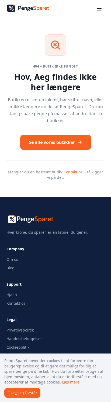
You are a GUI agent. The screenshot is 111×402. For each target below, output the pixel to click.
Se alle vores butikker (52, 142)
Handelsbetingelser (24, 338)
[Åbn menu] (99, 8)
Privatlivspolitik (20, 330)
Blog (10, 267)
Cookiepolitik (17, 347)
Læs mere (70, 382)
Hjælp (11, 294)
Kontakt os (73, 171)
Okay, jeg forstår (22, 392)
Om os (12, 259)
